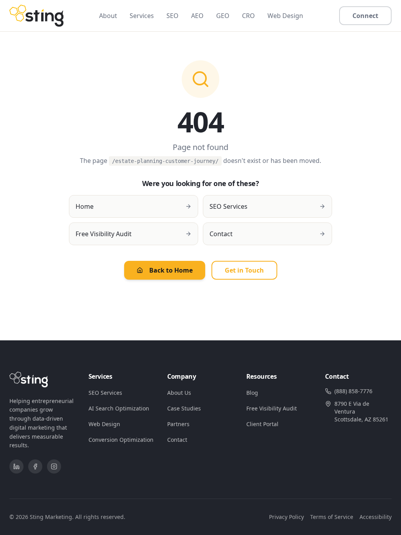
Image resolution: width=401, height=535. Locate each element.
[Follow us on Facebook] (35, 466)
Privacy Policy (286, 517)
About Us (179, 392)
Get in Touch (244, 270)
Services (142, 15)
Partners (178, 424)
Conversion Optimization (121, 439)
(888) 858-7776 (353, 391)
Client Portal (262, 424)
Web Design (285, 15)
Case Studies (184, 408)
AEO (197, 15)
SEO (172, 15)
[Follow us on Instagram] (54, 466)
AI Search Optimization (119, 408)
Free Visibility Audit (271, 408)
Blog (252, 392)
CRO (248, 15)
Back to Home (171, 270)
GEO (222, 15)
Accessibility (375, 517)
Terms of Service (331, 517)
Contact (177, 439)
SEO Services (105, 392)
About (108, 15)
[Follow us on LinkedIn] (16, 466)
